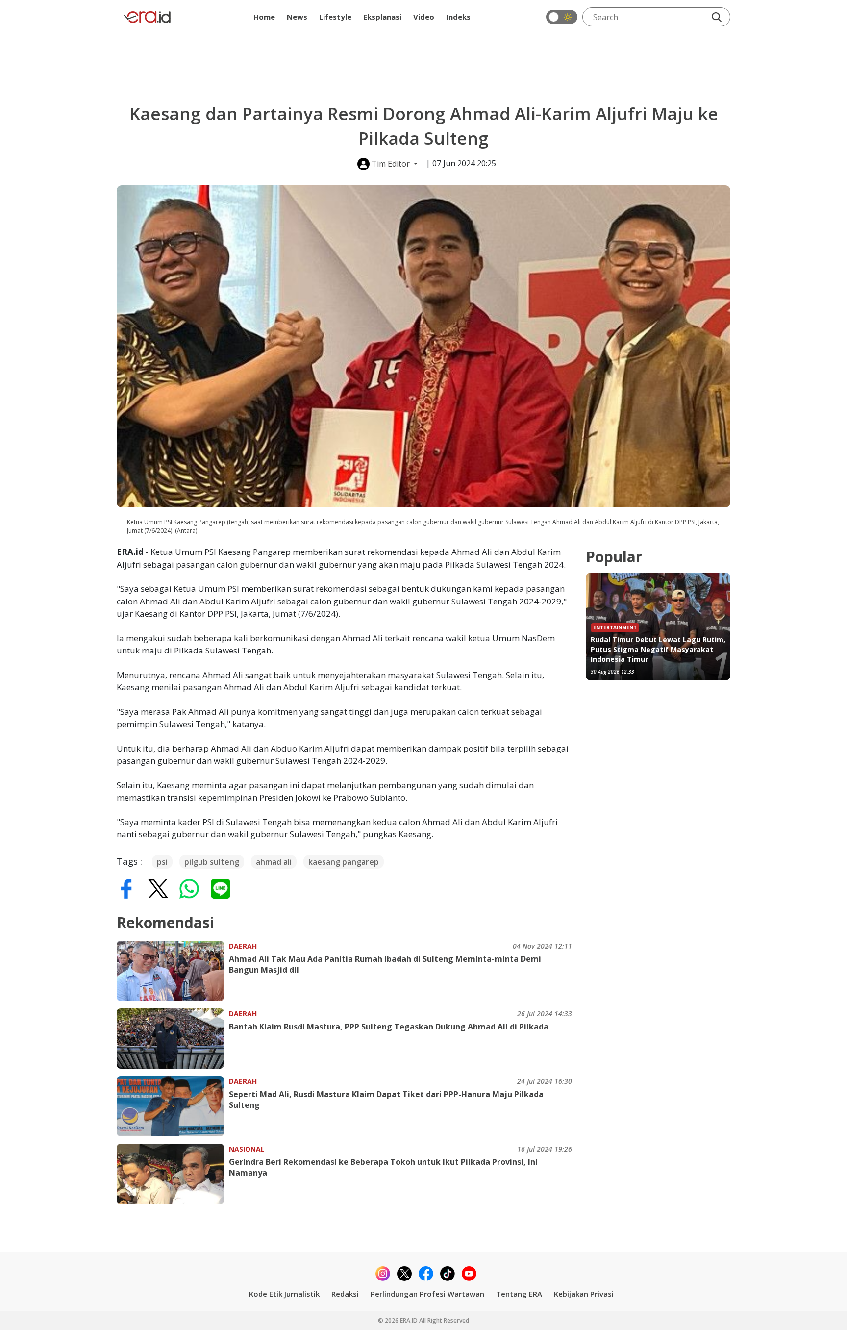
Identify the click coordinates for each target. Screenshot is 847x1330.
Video (423, 17)
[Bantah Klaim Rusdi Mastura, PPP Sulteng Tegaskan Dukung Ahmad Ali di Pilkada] (173, 1038)
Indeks (458, 17)
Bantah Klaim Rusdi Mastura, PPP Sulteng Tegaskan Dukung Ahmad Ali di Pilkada (388, 1026)
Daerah (243, 946)
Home (264, 17)
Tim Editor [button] (391, 163)
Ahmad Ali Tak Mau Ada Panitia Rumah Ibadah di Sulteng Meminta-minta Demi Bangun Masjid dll (385, 964)
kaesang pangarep (343, 861)
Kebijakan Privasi (584, 1294)
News (297, 17)
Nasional (247, 1149)
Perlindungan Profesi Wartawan (427, 1294)
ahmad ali (274, 861)
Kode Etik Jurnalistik (284, 1294)
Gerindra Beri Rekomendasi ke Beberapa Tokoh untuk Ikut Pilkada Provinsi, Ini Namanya (383, 1167)
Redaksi (345, 1294)
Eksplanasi (382, 17)
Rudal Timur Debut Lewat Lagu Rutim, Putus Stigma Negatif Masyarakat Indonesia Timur (658, 649)
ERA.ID (409, 1320)
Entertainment (615, 627)
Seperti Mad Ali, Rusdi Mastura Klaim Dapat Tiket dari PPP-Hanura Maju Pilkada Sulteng (386, 1099)
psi (162, 861)
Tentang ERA (519, 1294)
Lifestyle (335, 17)
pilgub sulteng (211, 861)
